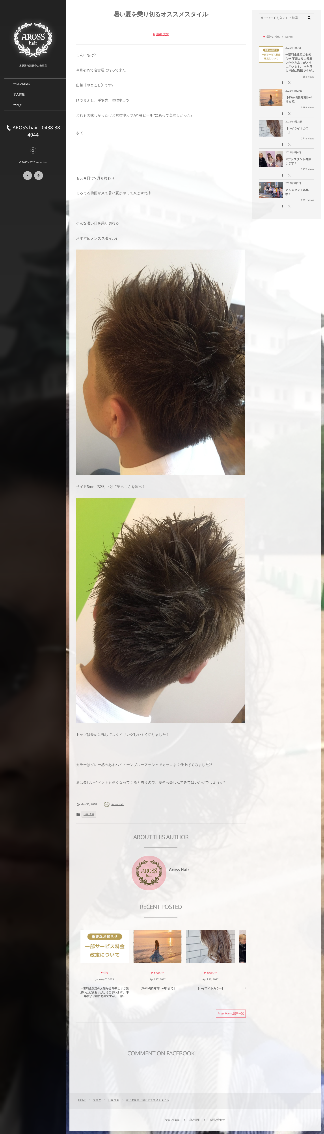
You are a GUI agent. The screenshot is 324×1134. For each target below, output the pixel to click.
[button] (33, 150)
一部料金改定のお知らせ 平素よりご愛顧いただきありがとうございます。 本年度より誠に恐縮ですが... (299, 62)
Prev (88, 1033)
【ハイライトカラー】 (210, 988)
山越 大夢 (162, 34)
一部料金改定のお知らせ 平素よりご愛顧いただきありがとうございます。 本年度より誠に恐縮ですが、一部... (104, 992)
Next (165, 1033)
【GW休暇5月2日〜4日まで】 (157, 988)
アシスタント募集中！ (297, 192)
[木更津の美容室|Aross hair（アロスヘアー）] (33, 39)
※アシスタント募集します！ (298, 161)
